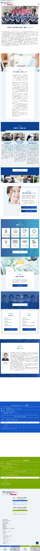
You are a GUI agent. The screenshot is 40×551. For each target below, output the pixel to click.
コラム (4, 530)
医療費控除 (5, 526)
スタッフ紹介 (20, 304)
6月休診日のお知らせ (8, 325)
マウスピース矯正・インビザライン (29, 207)
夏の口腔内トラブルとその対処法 (28, 322)
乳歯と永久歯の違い (26, 319)
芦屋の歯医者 (5, 519)
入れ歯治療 (4, 542)
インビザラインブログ (7, 531)
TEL (15, 549)
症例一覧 (4, 527)
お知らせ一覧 (11, 329)
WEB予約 (5, 549)
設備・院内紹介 (20, 285)
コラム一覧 (29, 329)
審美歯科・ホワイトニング (7, 543)
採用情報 (4, 532)
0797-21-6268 (21, 416)
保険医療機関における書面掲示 (8, 528)
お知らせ (4, 529)
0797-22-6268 (21, 471)
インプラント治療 (5, 541)
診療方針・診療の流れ (20, 170)
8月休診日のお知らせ (8, 319)
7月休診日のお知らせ (8, 322)
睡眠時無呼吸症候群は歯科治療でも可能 (29, 325)
